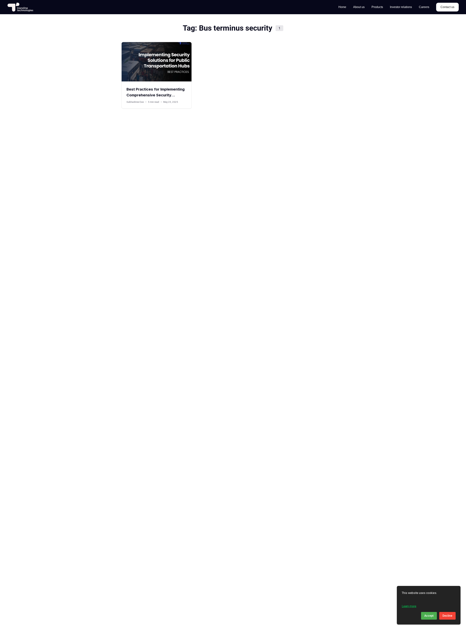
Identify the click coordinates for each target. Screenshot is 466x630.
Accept (429, 615)
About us (359, 7)
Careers (424, 7)
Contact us (447, 7)
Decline (447, 615)
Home (342, 7)
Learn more (409, 606)
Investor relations (401, 7)
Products (377, 7)
